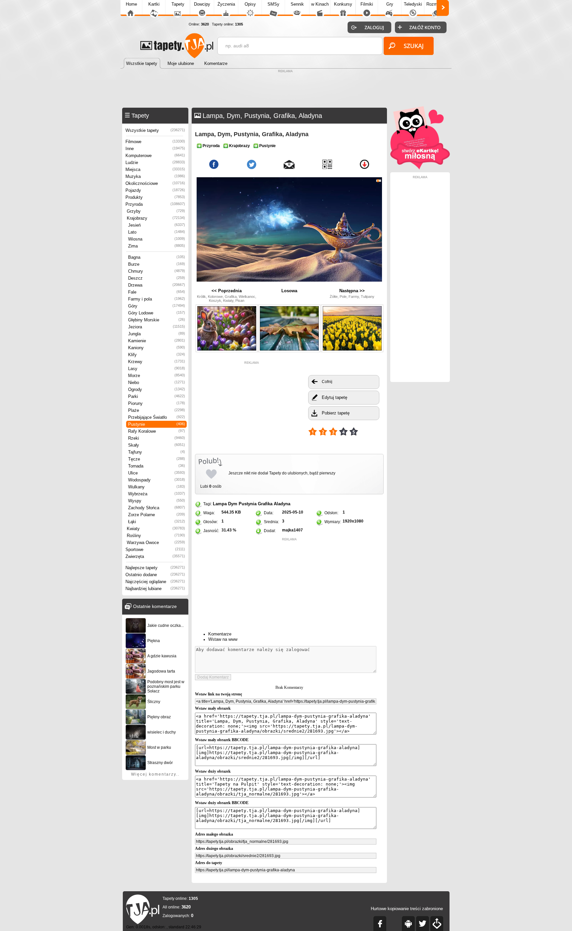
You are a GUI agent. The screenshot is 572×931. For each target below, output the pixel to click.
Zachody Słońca (156, 507)
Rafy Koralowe (156, 431)
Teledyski (413, 4)
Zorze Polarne (156, 514)
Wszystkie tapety (155, 130)
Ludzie (155, 162)
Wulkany (156, 486)
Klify (156, 354)
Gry (389, 4)
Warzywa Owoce (156, 542)
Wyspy (156, 500)
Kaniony (156, 347)
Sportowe (155, 549)
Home (131, 4)
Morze (156, 375)
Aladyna (282, 503)
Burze (156, 264)
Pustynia (248, 503)
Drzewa (156, 285)
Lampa (220, 503)
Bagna (156, 257)
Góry (156, 305)
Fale (156, 292)
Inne (155, 148)
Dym (232, 503)
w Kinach (320, 4)
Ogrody (156, 389)
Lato (156, 232)
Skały (156, 445)
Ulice (156, 472)
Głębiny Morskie (156, 319)
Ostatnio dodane (155, 574)
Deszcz (156, 278)
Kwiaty (156, 528)
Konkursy (343, 4)
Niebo (156, 382)
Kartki (154, 4)
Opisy (250, 4)
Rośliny (156, 535)
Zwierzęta (155, 556)
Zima (156, 246)
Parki (156, 396)
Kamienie (156, 340)
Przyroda (155, 204)
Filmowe (155, 141)
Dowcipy (202, 4)
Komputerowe (155, 155)
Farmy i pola (156, 299)
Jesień (156, 225)
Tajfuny (156, 452)
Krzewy (156, 361)
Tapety (177, 4)
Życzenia (226, 4)
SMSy (273, 4)
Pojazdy (155, 190)
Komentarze (219, 633)
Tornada (156, 466)
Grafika (265, 503)
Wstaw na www (222, 639)
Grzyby (156, 211)
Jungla (156, 333)
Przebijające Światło (156, 417)
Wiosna (156, 239)
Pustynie (156, 424)
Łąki (156, 521)
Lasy (156, 368)
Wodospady (156, 479)
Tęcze (156, 459)
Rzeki (156, 438)
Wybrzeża (156, 493)
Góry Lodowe (156, 312)
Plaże (156, 410)
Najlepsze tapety (155, 567)
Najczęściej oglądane (155, 581)
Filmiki (366, 4)
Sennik (297, 4)
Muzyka (155, 176)
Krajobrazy (156, 218)
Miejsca (155, 169)
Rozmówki (436, 4)
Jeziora (156, 326)
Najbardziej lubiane (155, 588)
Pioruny (156, 403)
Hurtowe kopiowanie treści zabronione (407, 908)
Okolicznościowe (155, 183)
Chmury (156, 271)
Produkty (155, 197)
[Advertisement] (286, 89)
